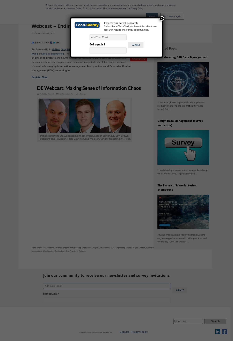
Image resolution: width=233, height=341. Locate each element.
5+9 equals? (97, 44)
